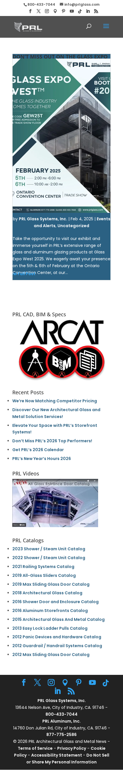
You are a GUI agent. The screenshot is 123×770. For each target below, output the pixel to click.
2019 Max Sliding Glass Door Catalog (51, 584)
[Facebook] (30, 11)
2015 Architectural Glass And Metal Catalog (58, 619)
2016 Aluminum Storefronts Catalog (50, 610)
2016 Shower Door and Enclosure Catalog (55, 602)
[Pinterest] (63, 11)
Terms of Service (35, 748)
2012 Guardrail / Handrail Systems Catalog (57, 646)
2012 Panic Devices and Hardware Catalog (56, 637)
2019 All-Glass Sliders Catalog (44, 575)
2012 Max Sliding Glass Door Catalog (51, 654)
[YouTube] (72, 11)
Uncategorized (73, 226)
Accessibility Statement (57, 755)
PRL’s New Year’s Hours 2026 (41, 458)
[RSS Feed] (96, 11)
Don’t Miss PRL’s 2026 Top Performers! (52, 441)
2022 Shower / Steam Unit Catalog (48, 558)
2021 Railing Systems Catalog (43, 566)
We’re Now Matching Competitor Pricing (54, 401)
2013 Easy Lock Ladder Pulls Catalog (50, 628)
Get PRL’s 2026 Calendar (38, 450)
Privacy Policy (71, 748)
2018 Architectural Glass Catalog (47, 593)
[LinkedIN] (88, 11)
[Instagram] (47, 11)
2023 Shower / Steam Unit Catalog (48, 549)
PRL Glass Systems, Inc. (43, 219)
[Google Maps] (55, 11)
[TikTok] (80, 11)
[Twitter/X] (39, 11)
